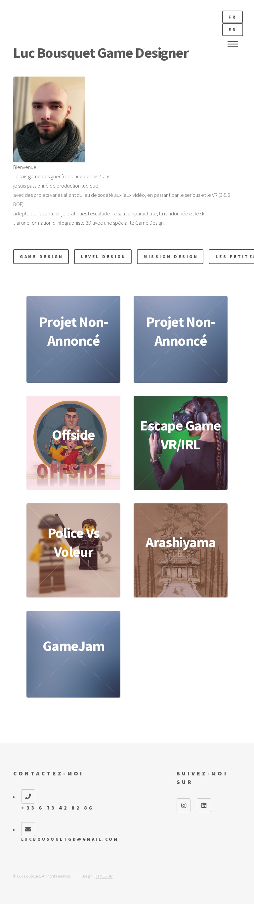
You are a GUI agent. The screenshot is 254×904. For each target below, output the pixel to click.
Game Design (41, 256)
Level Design (103, 256)
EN (233, 29)
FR (232, 17)
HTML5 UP (103, 875)
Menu (232, 44)
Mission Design (171, 256)
